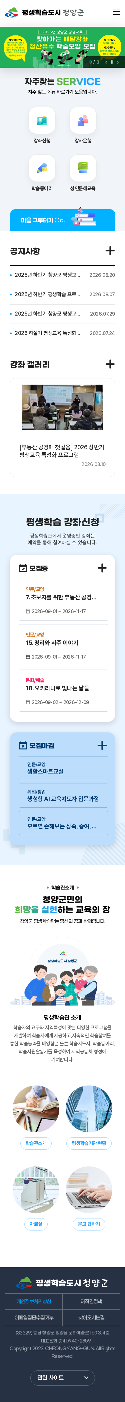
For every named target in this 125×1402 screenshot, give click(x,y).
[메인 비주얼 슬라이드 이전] (106, 62)
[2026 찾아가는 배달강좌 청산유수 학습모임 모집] (62, 47)
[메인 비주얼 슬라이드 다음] (118, 62)
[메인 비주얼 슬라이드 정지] (112, 62)
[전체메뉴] (116, 12)
